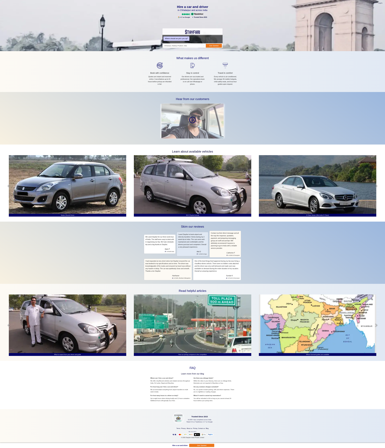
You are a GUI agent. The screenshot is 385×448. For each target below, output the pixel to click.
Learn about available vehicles (192, 151)
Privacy (183, 428)
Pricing (195, 428)
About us (189, 428)
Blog (207, 428)
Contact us (201, 428)
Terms (178, 428)
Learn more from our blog (192, 374)
